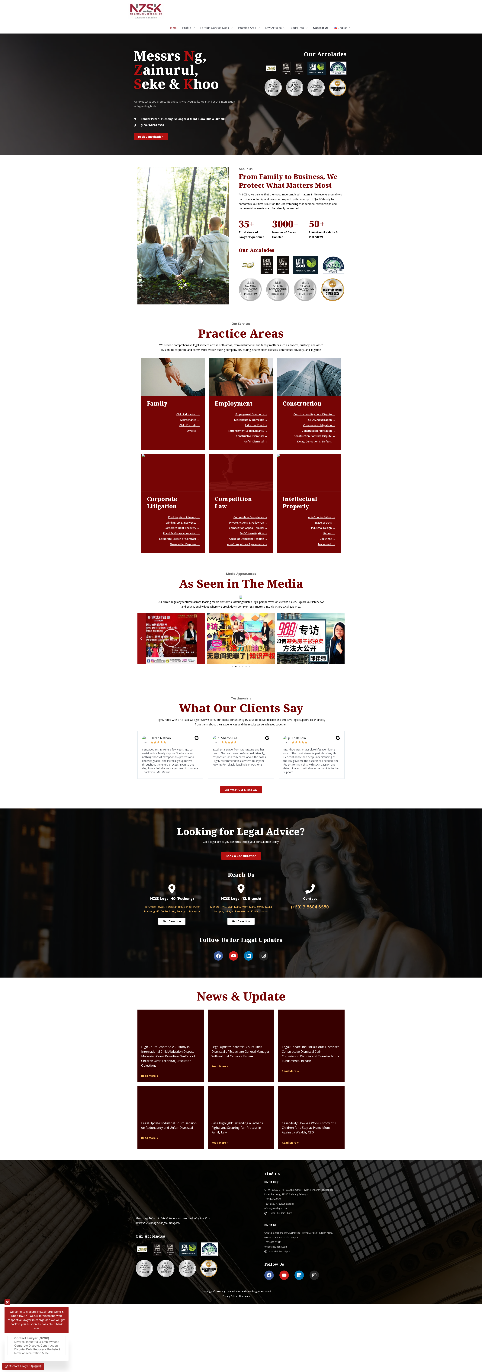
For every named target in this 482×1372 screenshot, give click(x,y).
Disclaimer (245, 1296)
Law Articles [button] (273, 28)
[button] (342, 28)
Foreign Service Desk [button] (214, 28)
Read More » (149, 1076)
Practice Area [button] (247, 28)
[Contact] (310, 889)
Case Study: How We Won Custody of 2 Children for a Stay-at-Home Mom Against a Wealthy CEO (309, 1128)
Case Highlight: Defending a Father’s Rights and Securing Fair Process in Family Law (237, 1128)
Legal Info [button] (297, 28)
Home (173, 28)
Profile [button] (186, 28)
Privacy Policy (230, 1296)
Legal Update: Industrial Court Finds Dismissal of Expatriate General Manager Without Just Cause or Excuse (240, 1051)
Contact (310, 898)
